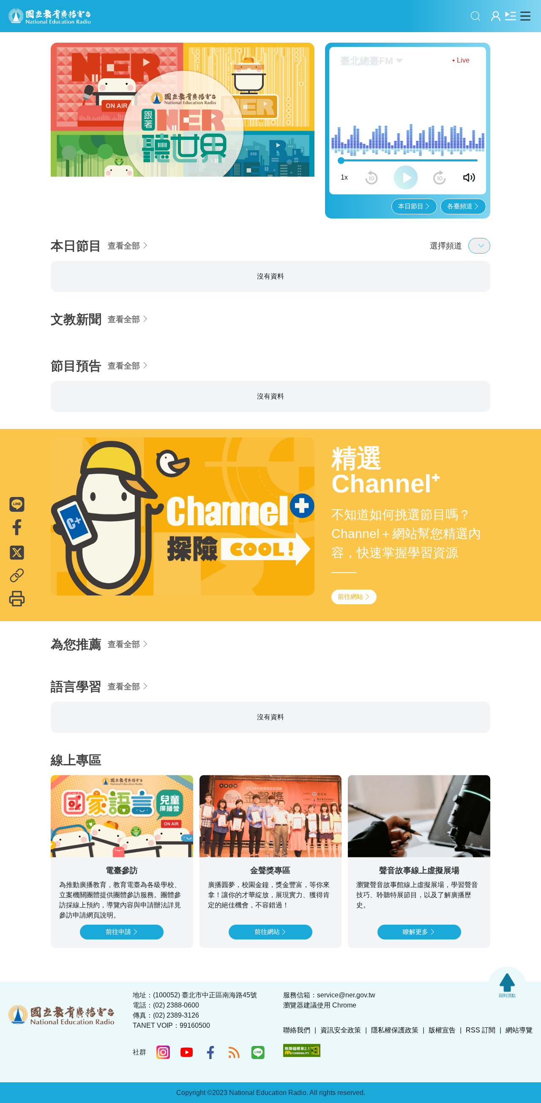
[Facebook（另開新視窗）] (210, 1052)
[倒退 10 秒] (371, 177)
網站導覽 (519, 1030)
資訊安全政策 (340, 1030)
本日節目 (411, 206)
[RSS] (234, 1052)
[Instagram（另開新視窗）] (163, 1052)
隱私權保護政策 (394, 1030)
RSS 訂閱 (480, 1030)
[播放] (405, 177)
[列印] (16, 598)
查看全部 (124, 245)
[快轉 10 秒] (439, 177)
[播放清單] (510, 15)
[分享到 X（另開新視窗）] (17, 553)
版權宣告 (442, 1030)
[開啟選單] (525, 15)
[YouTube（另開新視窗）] (187, 1052)
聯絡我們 (296, 1030)
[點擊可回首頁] (49, 16)
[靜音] (469, 177)
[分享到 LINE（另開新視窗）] (16, 504)
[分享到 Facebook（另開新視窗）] (17, 527)
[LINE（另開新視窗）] (258, 1052)
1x (344, 177)
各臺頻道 (460, 206)
